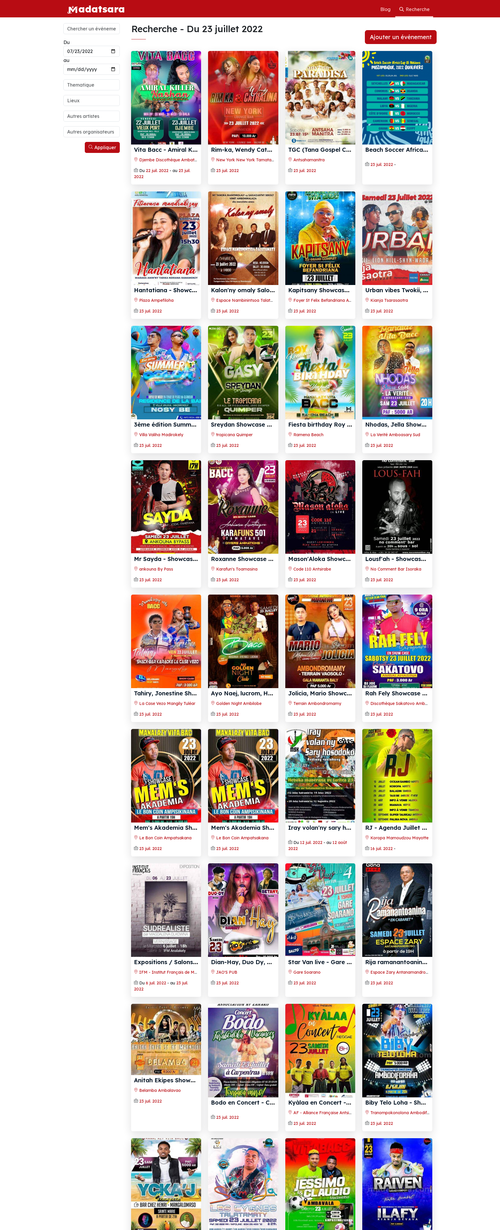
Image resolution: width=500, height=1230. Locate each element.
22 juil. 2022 (157, 170)
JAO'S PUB (226, 972)
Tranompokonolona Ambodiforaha (403, 1112)
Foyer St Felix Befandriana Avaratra (327, 300)
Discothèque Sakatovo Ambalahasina (406, 703)
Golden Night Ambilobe (238, 703)
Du (66, 42)
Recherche (417, 9)
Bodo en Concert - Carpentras (254, 1102)
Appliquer (104, 147)
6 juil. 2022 (156, 983)
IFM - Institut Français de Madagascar (177, 972)
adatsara (101, 9)
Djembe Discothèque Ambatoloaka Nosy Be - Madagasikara (198, 159)
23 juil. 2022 (227, 170)
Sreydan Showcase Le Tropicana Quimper (271, 424)
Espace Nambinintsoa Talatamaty (249, 300)
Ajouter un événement (401, 37)
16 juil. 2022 (381, 848)
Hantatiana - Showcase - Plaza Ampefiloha (196, 290)
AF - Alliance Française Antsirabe (325, 1112)
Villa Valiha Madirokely (160, 434)
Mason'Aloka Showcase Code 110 (336, 558)
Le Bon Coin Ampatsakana (165, 837)
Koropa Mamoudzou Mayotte (399, 837)
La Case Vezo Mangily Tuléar (166, 703)
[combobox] (91, 84)
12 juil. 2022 (311, 842)
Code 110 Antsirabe (311, 569)
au (66, 60)
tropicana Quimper (234, 434)
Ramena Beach (307, 434)
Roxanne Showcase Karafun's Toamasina (270, 558)
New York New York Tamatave (245, 159)
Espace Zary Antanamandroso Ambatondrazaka (417, 972)
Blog (386, 9)
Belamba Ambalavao (159, 1090)
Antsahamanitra (308, 159)
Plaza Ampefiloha (156, 300)
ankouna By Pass (155, 569)
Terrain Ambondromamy (316, 703)
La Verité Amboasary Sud (394, 434)
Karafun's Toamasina (236, 569)
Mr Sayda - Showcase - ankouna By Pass (193, 558)
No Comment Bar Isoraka (395, 569)
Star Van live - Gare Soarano (329, 962)
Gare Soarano (306, 972)
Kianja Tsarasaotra (388, 300)
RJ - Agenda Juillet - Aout (402, 827)
